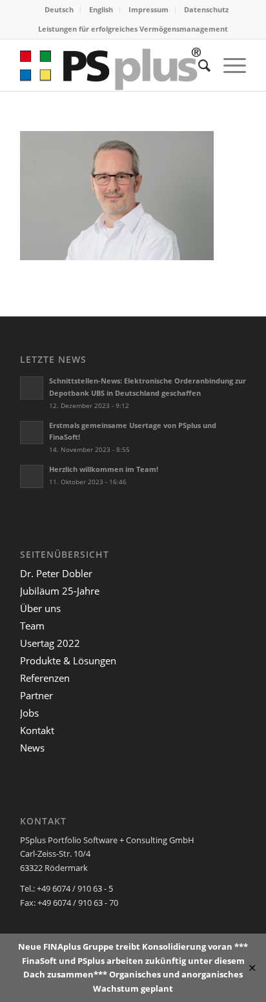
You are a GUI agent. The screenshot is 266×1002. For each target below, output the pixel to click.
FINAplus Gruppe (78, 946)
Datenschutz (206, 9)
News (32, 747)
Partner (36, 695)
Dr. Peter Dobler (56, 573)
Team (32, 625)
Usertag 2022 (50, 643)
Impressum (148, 9)
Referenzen (45, 677)
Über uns (40, 608)
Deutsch (59, 9)
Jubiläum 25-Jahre (59, 590)
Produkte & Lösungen (68, 660)
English (101, 9)
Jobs (29, 712)
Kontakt (37, 730)
